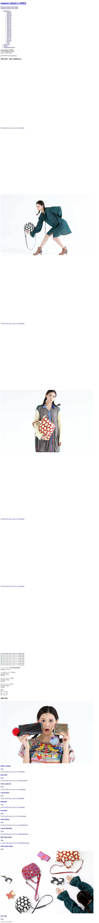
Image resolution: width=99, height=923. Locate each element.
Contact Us (14, 55)
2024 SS (9, 19)
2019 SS (9, 33)
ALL (8, 43)
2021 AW (9, 26)
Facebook (8, 7)
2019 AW (9, 32)
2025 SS (9, 16)
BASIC (9, 41)
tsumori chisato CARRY (13, 3)
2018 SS (9, 36)
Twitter (12, 7)
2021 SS (9, 27)
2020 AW (9, 29)
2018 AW (9, 34)
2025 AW (9, 15)
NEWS (5, 46)
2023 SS (9, 22)
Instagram (3, 7)
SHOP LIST (7, 44)
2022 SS (9, 25)
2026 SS (9, 13)
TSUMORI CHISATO (9, 47)
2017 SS (9, 39)
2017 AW (9, 37)
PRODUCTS (7, 11)
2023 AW (9, 20)
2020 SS (9, 30)
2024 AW (9, 18)
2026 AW (9, 12)
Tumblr (16, 7)
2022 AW (9, 23)
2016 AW (9, 40)
